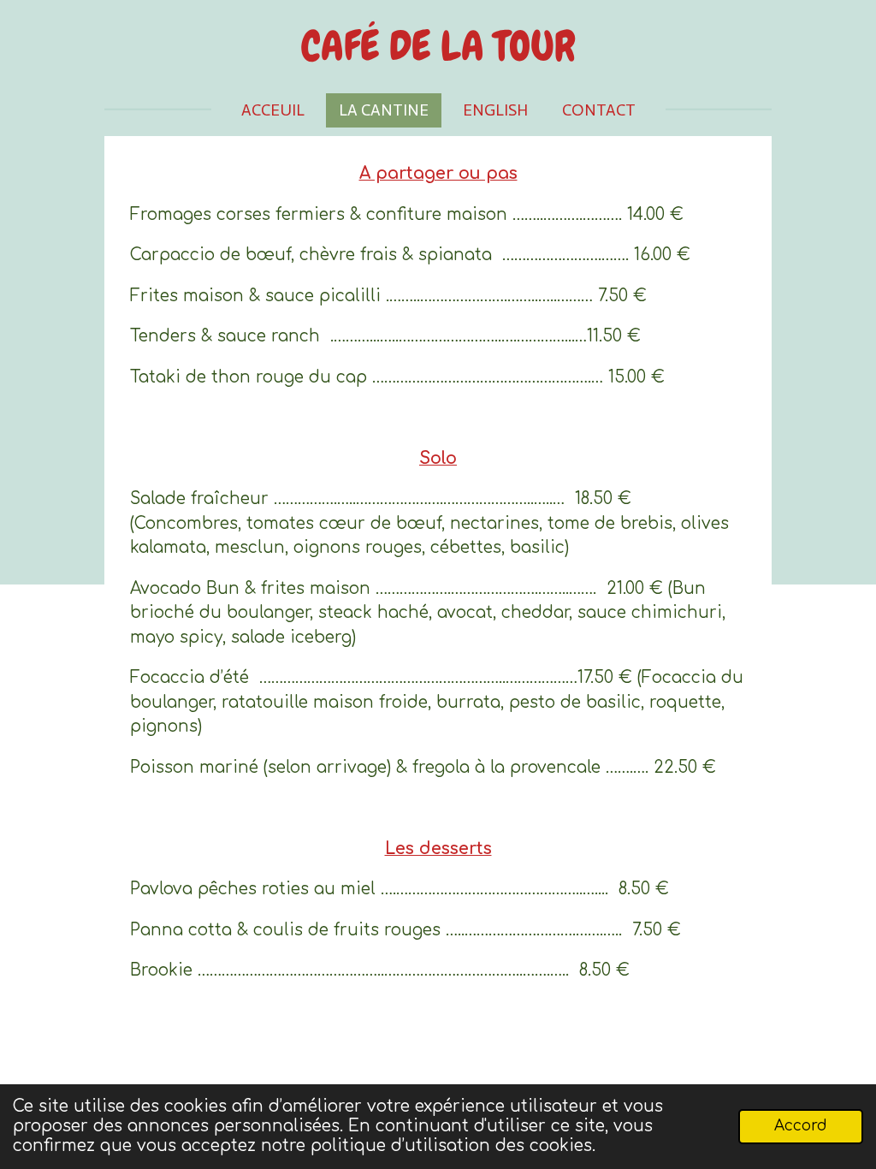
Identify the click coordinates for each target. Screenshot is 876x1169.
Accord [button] (800, 1126)
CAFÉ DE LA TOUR (438, 46)
